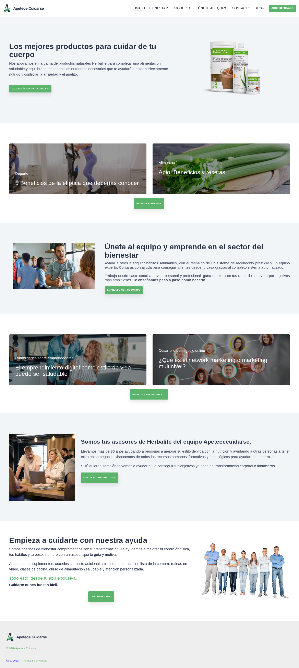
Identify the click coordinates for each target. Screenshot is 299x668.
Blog (259, 8)
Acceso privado (282, 8)
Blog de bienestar (149, 203)
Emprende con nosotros (124, 290)
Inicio (140, 8)
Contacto (241, 8)
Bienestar (158, 8)
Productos (183, 8)
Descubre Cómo (101, 596)
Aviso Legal (12, 660)
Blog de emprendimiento (149, 394)
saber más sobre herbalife (30, 89)
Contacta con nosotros (99, 478)
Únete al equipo (212, 8)
